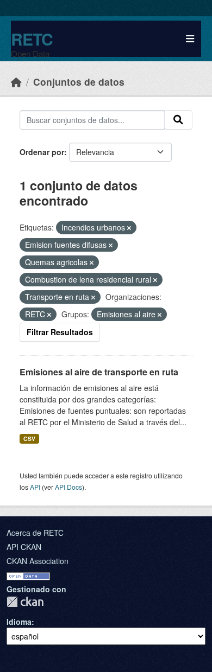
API (35, 486)
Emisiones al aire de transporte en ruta (99, 372)
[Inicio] (16, 81)
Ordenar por (42, 151)
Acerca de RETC (35, 532)
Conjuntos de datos (78, 81)
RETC (32, 38)
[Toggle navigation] (190, 39)
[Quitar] (129, 227)
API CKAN (24, 546)
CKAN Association (37, 560)
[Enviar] (178, 120)
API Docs (68, 486)
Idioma (19, 621)
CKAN (25, 601)
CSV (29, 438)
